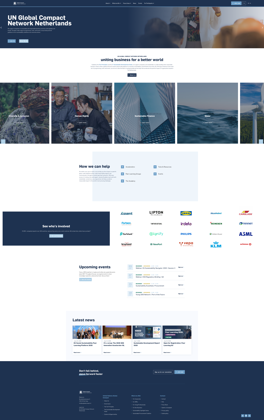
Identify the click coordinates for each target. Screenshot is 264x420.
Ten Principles (103, 64)
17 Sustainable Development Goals (122, 64)
